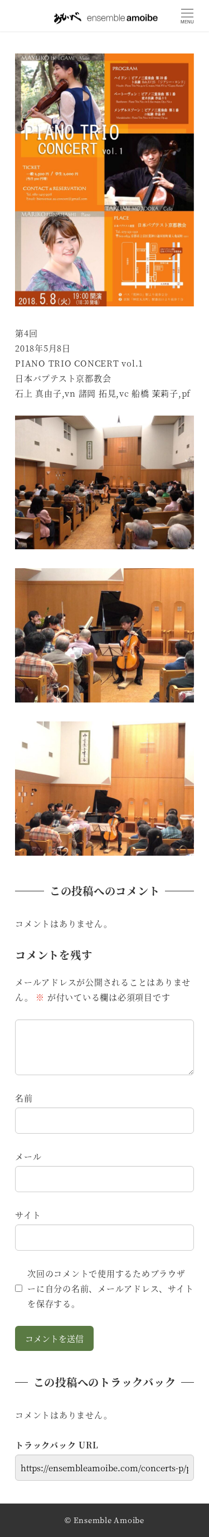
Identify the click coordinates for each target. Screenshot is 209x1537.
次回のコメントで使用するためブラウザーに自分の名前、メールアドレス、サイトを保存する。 (110, 1288)
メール (28, 1156)
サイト (28, 1215)
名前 (24, 1098)
